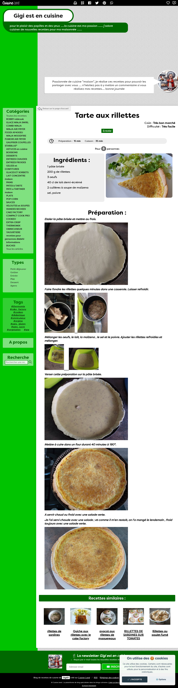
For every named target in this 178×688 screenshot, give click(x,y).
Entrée (14, 275)
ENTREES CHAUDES (16, 159)
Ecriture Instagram (89, 686)
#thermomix (18, 306)
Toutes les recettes (16, 115)
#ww (26, 329)
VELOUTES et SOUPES (17, 205)
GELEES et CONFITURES (12, 167)
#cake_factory (18, 309)
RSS (95, 677)
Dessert (14, 282)
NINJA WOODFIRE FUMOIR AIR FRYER (15, 137)
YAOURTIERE (13, 232)
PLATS (9, 195)
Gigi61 (66, 677)
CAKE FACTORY (14, 212)
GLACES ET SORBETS (17, 172)
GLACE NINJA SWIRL (17, 122)
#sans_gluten (18, 323)
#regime (18, 320)
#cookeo (18, 312)
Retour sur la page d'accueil (56, 108)
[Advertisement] (89, 54)
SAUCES (10, 202)
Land (84, 677)
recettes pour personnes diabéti (14, 237)
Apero (13, 285)
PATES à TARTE (14, 185)
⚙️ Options (161, 679)
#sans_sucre (18, 326)
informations (13, 242)
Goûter (14, 272)
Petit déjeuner (18, 269)
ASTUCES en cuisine (16, 149)
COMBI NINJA (14, 125)
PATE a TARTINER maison (15, 191)
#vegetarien (14, 329)
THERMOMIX (13, 225)
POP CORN (12, 199)
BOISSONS (12, 152)
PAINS (9, 182)
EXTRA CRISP (13, 222)
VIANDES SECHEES (16, 209)
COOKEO (11, 218)
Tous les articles (14, 248)
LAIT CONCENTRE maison (15, 177)
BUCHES (10, 245)
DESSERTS (11, 155)
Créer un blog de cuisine (117, 682)
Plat (12, 279)
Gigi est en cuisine (38, 15)
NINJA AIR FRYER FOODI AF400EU (15, 131)
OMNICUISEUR (14, 228)
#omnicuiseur (18, 318)
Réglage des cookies (109, 677)
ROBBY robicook (15, 119)
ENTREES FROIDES (16, 162)
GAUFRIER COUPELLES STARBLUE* (18, 144)
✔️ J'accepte (134, 679)
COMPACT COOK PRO (18, 215)
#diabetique (18, 315)
